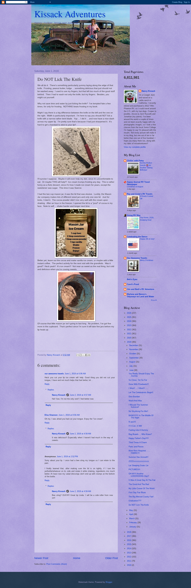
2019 (129, 342)
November (134, 349)
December (134, 345)
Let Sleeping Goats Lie (138, 465)
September (134, 358)
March (132, 518)
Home (76, 558)
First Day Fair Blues (137, 492)
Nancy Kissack (58, 395)
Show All (154, 300)
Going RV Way (133, 215)
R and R (132, 422)
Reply (47, 384)
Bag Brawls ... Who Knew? (140, 434)
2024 (129, 321)
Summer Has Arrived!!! (138, 457)
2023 (129, 325)
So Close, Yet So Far (138, 380)
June (131, 370)
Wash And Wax (135, 401)
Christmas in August (135, 187)
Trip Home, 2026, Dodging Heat (147, 219)
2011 (129, 561)
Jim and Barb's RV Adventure (140, 289)
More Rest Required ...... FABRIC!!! (139, 452)
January (133, 527)
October (133, 353)
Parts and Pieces (136, 447)
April (131, 514)
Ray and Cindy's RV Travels (139, 194)
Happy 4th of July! (147, 239)
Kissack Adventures (69, 14)
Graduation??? (135, 501)
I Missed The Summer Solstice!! (138, 406)
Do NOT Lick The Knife (139, 505)
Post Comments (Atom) (56, 564)
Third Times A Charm (138, 442)
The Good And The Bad (139, 484)
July (131, 366)
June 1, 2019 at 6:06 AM (75, 373)
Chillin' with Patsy (135, 161)
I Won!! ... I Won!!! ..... (138, 388)
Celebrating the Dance (137, 237)
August (132, 362)
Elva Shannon (51, 415)
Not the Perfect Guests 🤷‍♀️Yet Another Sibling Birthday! (146, 166)
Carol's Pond (133, 284)
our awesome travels (54, 373)
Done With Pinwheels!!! (139, 384)
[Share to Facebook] (86, 355)
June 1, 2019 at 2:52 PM (67, 456)
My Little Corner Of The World (141, 488)
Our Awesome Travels (137, 258)
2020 (129, 338)
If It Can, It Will (135, 426)
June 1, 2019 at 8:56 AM (69, 415)
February (133, 522)
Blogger (109, 582)
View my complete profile (135, 147)
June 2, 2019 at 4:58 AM (80, 434)
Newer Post (41, 558)
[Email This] (77, 355)
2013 (129, 553)
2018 (129, 532)
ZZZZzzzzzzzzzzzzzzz (139, 461)
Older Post (111, 558)
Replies (51, 390)
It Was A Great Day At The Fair (142, 480)
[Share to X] (83, 355)
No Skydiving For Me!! (138, 411)
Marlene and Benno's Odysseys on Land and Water (140, 295)
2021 (129, 333)
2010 (129, 565)
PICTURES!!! (134, 469)
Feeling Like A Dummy (138, 430)
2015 (129, 544)
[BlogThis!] (80, 355)
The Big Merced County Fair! (141, 497)
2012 (129, 557)
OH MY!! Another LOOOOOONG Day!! (139, 475)
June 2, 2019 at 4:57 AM (80, 395)
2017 (129, 536)
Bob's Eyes (132, 279)
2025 (129, 317)
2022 (129, 329)
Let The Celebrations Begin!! (141, 392)
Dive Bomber (134, 396)
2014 (129, 548)
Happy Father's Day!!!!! (139, 438)
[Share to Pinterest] (89, 355)
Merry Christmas (146, 260)
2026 (129, 313)
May (131, 510)
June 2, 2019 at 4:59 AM (80, 491)
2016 (129, 540)
